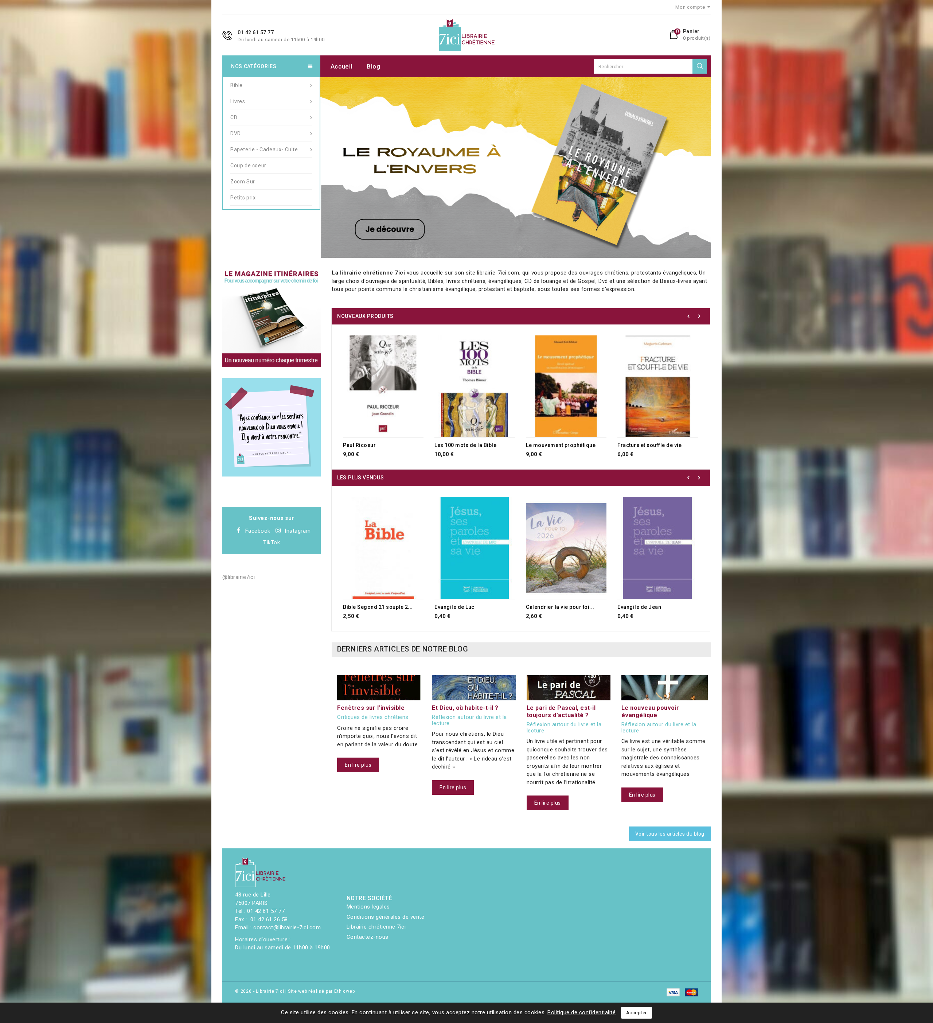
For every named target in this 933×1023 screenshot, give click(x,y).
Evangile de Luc (454, 607)
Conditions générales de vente (386, 917)
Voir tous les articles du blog (669, 834)
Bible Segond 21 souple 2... (378, 607)
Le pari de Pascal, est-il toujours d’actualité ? (561, 711)
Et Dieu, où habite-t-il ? (465, 707)
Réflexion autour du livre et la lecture (469, 720)
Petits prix (243, 198)
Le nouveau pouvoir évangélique (650, 711)
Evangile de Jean (639, 607)
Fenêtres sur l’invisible (371, 707)
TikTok (271, 542)
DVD (235, 133)
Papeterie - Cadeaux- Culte (264, 149)
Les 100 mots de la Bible (465, 445)
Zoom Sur (242, 181)
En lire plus (358, 765)
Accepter (636, 1012)
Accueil (342, 66)
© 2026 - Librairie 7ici (260, 991)
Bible (236, 85)
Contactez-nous (368, 937)
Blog (373, 66)
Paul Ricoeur (359, 445)
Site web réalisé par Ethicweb (321, 991)
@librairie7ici (238, 577)
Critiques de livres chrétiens (373, 717)
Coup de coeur (248, 165)
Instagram (298, 531)
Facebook (257, 531)
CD (233, 117)
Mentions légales (368, 906)
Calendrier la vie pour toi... (560, 607)
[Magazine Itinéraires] (271, 318)
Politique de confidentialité (581, 1012)
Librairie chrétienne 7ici (376, 926)
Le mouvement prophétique (561, 445)
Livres (237, 101)
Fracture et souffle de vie (649, 445)
